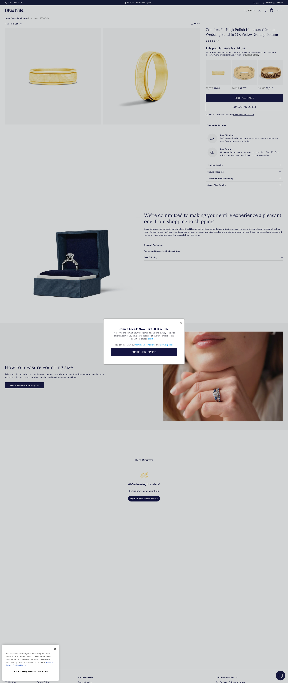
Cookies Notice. (19, 665)
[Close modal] (181, 323)
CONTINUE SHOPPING (144, 352)
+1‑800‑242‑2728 (14, 3)
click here (152, 339)
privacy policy (166, 345)
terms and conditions (145, 345)
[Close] (55, 649)
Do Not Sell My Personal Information (30, 671)
